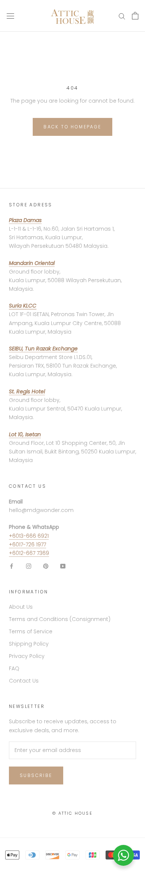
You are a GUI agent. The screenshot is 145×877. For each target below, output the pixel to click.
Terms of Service (30, 631)
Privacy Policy (27, 656)
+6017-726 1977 (27, 544)
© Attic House (72, 813)
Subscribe (36, 775)
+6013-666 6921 (29, 536)
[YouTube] (62, 566)
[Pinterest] (45, 566)
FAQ (14, 668)
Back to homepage (72, 127)
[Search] (122, 16)
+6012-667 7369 (29, 553)
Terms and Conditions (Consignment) (59, 619)
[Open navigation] (10, 16)
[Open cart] (135, 15)
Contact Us (24, 680)
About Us (21, 607)
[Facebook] (11, 566)
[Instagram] (28, 566)
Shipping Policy (29, 643)
